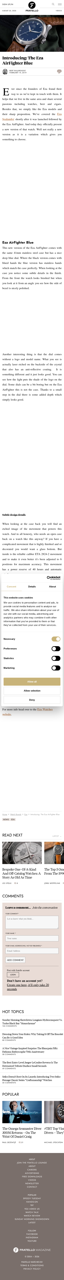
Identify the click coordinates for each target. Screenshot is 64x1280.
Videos (32, 1180)
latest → (57, 836)
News (6, 819)
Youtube (32, 1240)
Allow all (32, 681)
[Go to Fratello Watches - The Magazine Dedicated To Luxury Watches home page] (32, 3)
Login (13, 974)
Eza (13, 819)
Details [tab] (32, 586)
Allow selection (32, 690)
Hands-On (32, 1201)
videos (59, 11)
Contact (32, 1186)
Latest (32, 1222)
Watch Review (32, 1215)
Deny (32, 700)
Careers (32, 1169)
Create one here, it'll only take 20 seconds (28, 986)
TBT (32, 1205)
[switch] (56, 648)
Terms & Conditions (32, 1265)
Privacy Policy (32, 1268)
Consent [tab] (11, 586)
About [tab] (52, 586)
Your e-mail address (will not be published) (23, 946)
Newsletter (32, 1183)
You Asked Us (32, 1208)
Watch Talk (32, 1212)
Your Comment (12, 914)
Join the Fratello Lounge (32, 1162)
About (32, 1166)
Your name (10, 933)
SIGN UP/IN (7, 4)
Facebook (32, 1234)
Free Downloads (32, 1176)
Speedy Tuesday (32, 1198)
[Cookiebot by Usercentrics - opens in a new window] (46, 578)
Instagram (32, 1237)
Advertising (32, 1173)
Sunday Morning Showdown (32, 1219)
